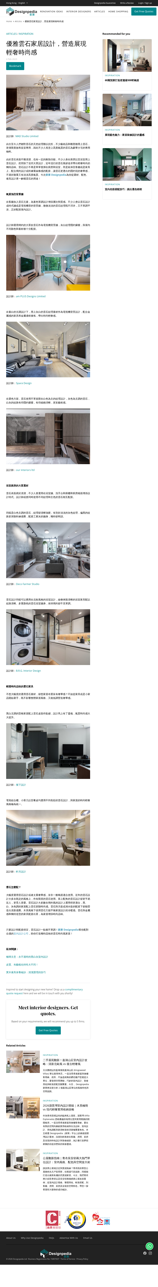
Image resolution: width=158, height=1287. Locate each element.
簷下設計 (21, 784)
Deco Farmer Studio (27, 584)
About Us (11, 1237)
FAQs (51, 1237)
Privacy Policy (82, 1259)
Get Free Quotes (143, 11)
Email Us (87, 1237)
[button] (17, 3)
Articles (99, 11)
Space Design (24, 383)
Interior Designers (78, 11)
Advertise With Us (69, 1237)
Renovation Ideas (51, 11)
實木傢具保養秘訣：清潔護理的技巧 (26, 972)
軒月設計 (21, 871)
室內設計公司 (21, 933)
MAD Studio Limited (26, 136)
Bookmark (15, 66)
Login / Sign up (145, 3)
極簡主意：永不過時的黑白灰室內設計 (27, 956)
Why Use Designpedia (32, 1237)
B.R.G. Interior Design (28, 670)
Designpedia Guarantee (105, 3)
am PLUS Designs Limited (31, 296)
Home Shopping (118, 11)
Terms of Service (68, 1259)
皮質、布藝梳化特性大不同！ (22, 964)
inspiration (26, 34)
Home (9, 21)
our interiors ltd (25, 470)
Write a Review (127, 3)
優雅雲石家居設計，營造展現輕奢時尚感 (44, 21)
